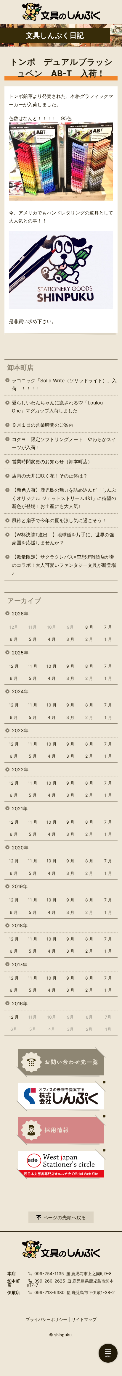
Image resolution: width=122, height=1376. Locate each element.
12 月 (14, 666)
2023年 (20, 730)
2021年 (20, 809)
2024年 (20, 691)
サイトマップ (84, 1319)
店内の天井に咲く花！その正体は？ (50, 476)
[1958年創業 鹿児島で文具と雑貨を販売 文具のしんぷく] (61, 12)
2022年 (20, 769)
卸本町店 (20, 367)
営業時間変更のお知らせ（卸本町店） (52, 461)
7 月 (108, 627)
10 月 (51, 666)
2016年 (20, 1003)
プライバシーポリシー (46, 1319)
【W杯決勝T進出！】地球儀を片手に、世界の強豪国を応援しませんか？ (63, 539)
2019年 (20, 886)
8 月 (89, 627)
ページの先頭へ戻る (64, 1217)
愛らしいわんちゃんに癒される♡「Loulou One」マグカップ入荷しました (57, 407)
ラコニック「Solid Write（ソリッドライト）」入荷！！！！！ (64, 384)
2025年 (20, 653)
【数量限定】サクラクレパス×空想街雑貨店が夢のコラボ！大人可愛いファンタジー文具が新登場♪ (64, 565)
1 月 (108, 639)
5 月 (33, 639)
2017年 (19, 964)
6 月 (14, 639)
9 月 (70, 666)
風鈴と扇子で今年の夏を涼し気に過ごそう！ (59, 520)
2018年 (20, 925)
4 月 (52, 639)
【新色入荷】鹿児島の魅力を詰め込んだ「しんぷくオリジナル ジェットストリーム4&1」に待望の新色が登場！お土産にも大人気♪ (64, 498)
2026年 (20, 614)
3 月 (70, 639)
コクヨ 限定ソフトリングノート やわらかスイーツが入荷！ (64, 443)
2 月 (89, 639)
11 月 (32, 666)
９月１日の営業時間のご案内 (42, 425)
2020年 (20, 848)
